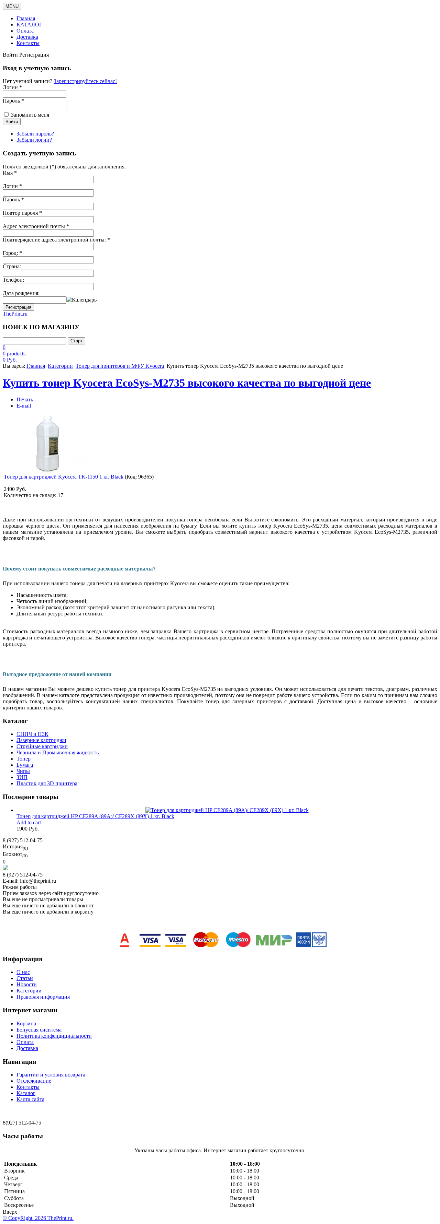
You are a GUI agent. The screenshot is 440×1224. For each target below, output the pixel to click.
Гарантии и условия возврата (50, 1075)
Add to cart (28, 822)
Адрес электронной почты (36, 226)
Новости (26, 984)
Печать (24, 399)
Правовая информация (43, 997)
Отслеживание (33, 1081)
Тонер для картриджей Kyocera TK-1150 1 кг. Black (63, 477)
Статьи (24, 978)
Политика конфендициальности (54, 1036)
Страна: (12, 266)
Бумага (24, 765)
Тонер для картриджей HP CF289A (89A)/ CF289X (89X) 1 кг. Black (95, 816)
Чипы (23, 771)
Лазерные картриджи (41, 740)
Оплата (25, 31)
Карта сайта (30, 1099)
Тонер (23, 759)
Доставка (27, 37)
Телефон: (13, 280)
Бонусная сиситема (39, 1030)
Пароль (13, 199)
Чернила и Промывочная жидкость (57, 752)
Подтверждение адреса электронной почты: (56, 240)
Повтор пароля (22, 213)
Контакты (28, 43)
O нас (23, 972)
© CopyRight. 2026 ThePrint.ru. (38, 1218)
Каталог (25, 1093)
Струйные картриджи (42, 746)
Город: (12, 253)
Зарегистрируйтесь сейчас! (85, 81)
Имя (10, 173)
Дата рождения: (21, 293)
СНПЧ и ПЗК (32, 734)
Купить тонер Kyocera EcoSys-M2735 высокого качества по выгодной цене (187, 383)
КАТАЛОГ (29, 24)
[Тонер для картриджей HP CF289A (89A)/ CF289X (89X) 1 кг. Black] (227, 810)
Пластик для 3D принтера (46, 783)
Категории (60, 366)
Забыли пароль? (35, 134)
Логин (12, 186)
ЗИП (22, 777)
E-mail (23, 406)
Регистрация (18, 307)
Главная (25, 18)
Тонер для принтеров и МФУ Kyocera (120, 366)
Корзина (26, 1023)
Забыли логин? (34, 140)
